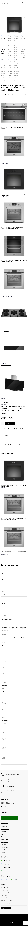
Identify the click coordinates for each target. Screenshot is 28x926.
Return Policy (4, 898)
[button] (26, 2)
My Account (7, 908)
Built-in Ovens (4, 839)
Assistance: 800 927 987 (10, 818)
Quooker (3, 852)
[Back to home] (4, 2)
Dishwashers (4, 844)
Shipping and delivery (6, 900)
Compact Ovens (5, 837)
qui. (21, 430)
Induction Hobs (4, 847)
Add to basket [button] (6, 331)
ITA (20, 2)
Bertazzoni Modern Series (9, 418)
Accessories (4, 826)
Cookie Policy (14, 922)
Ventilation (3, 831)
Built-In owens (8, 417)
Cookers (3, 834)
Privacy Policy (9, 922)
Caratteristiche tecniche (10, 444)
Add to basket (10, 424)
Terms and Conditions (6, 903)
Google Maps (4, 812)
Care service (4, 895)
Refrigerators (4, 842)
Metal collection (5, 829)
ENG (23, 2)
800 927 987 (14, 773)
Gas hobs (3, 850)
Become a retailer (5, 892)
